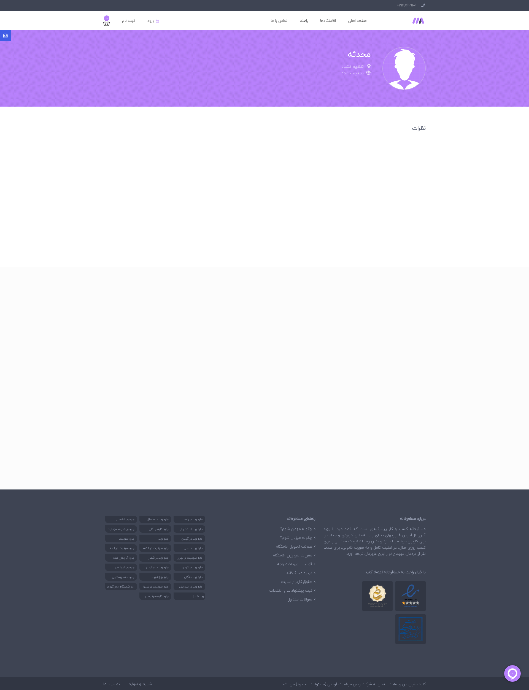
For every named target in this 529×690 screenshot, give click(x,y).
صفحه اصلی (357, 20)
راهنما (303, 20)
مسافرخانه (418, 528)
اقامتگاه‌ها (328, 20)
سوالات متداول (299, 599)
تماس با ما (279, 20)
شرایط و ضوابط (140, 683)
